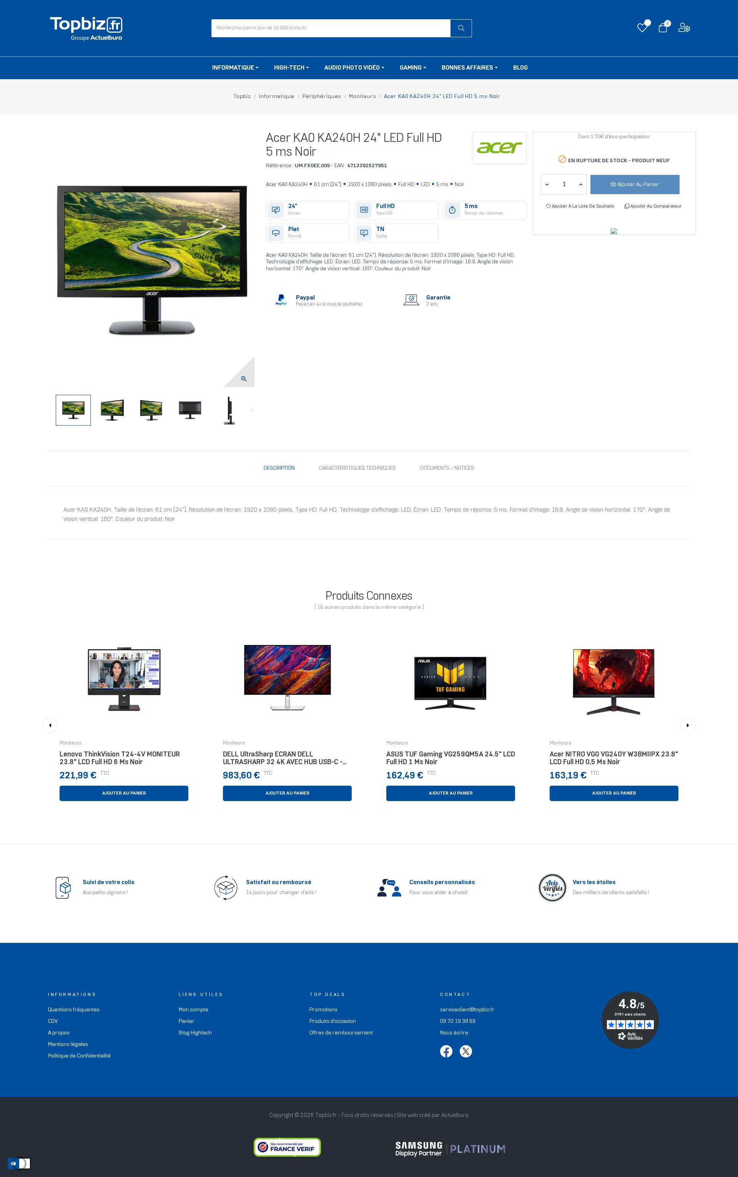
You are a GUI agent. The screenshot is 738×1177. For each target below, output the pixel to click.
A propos (59, 1033)
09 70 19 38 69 (457, 1021)
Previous (50, 410)
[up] (547, 184)
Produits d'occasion (332, 1021)
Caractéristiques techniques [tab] (357, 468)
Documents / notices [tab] (447, 468)
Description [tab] (279, 468)
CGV (53, 1021)
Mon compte (193, 1009)
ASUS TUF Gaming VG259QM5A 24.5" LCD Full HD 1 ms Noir (450, 758)
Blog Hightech (195, 1033)
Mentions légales (68, 1044)
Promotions (323, 1009)
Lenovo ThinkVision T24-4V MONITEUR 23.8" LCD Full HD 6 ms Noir (120, 758)
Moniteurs (70, 743)
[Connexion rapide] (684, 29)
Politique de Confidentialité (79, 1056)
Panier (186, 1021)
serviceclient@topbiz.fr (467, 1009)
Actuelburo (455, 1115)
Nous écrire (454, 1033)
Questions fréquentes (74, 1009)
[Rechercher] (461, 28)
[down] (581, 184)
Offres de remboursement (341, 1033)
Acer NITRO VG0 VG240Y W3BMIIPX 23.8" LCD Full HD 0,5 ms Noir (614, 758)
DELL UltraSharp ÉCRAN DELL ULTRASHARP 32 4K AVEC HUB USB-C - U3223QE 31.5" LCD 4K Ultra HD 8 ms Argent (282, 760)
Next (252, 410)
